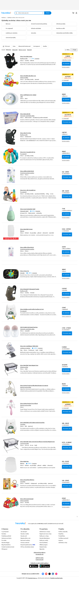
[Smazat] (43, 13)
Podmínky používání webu (56, 578)
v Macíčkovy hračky (66, 60)
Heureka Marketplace (45, 538)
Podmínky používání (6, 536)
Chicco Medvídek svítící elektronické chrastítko (32, 422)
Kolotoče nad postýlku (25, 387)
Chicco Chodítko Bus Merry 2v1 (28, 76)
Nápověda (42, 549)
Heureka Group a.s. (32, 578)
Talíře (21, 97)
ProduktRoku (61, 536)
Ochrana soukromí (25, 542)
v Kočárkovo (65, 366)
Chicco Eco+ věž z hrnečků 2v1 (27, 190)
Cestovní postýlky (24, 443)
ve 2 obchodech (66, 173)
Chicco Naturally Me (25, 114)
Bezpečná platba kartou (26, 545)
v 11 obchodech (65, 192)
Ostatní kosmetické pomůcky (27, 173)
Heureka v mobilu (25, 534)
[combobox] (29, 13)
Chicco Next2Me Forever (26, 229)
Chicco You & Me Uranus (26, 56)
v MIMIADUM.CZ (66, 153)
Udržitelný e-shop (62, 542)
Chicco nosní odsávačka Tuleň (27, 209)
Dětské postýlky (24, 367)
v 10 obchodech (65, 444)
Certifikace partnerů (63, 538)
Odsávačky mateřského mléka (27, 116)
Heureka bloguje (5, 542)
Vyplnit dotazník (39, 559)
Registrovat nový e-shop (45, 534)
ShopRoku (60, 534)
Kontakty (4, 534)
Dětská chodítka (24, 78)
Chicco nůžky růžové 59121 (27, 247)
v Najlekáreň (65, 309)
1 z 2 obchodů (65, 80)
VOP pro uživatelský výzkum (27, 547)
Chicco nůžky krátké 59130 (27, 171)
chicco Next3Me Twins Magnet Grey (29, 365)
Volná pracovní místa (6, 538)
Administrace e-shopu (45, 532)
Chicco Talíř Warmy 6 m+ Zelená (28, 95)
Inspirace (60, 540)
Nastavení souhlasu (25, 540)
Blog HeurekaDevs (6, 545)
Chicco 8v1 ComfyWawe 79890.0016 (29, 346)
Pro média (4, 540)
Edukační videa (43, 547)
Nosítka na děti (23, 58)
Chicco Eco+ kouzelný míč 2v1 (27, 152)
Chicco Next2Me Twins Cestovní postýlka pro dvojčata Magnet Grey (37, 442)
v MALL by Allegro (66, 248)
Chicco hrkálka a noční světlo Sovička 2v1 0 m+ (32, 309)
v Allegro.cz (64, 96)
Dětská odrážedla (24, 501)
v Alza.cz (64, 271)
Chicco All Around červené (26, 499)
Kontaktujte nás (39, 554)
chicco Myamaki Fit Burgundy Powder (29, 289)
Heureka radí (24, 536)
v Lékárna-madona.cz (67, 210)
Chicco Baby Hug (24, 461)
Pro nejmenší (23, 154)
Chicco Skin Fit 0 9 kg (25, 133)
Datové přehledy (44, 542)
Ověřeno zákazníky (63, 532)
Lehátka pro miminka (25, 348)
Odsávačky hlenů (24, 211)
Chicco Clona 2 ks (24, 271)
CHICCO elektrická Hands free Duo (29, 327)
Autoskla (22, 273)
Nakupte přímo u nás (25, 538)
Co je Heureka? (5, 532)
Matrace (22, 231)
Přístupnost (4, 549)
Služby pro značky (44, 540)
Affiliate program (43, 545)
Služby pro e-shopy (44, 536)
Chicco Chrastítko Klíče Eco (27, 480)
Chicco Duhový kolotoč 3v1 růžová (29, 403)
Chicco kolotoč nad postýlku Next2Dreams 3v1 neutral (34, 385)
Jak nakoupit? (24, 532)
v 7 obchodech (65, 231)
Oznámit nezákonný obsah (8, 547)
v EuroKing (64, 290)
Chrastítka (22, 424)
